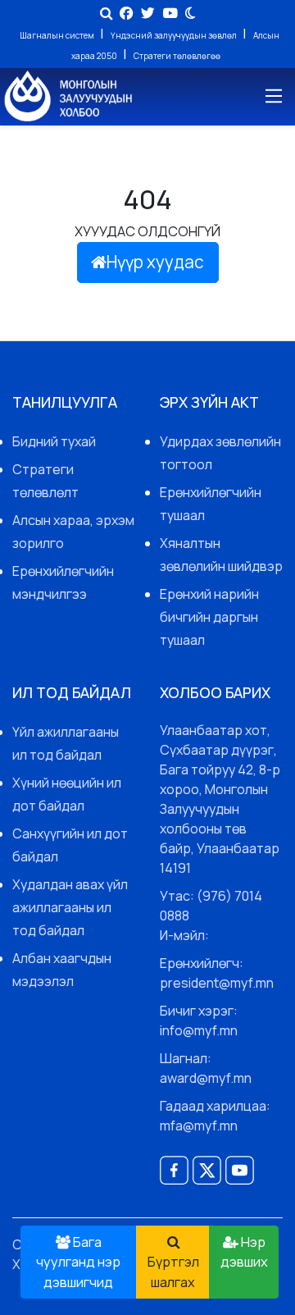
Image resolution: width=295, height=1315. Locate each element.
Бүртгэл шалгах (173, 1271)
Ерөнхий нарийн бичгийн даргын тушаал (209, 617)
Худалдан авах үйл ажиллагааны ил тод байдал (70, 907)
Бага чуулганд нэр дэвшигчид (78, 1262)
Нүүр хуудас (155, 261)
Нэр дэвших (244, 1252)
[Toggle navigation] (272, 96)
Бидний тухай (54, 441)
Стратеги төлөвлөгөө (177, 56)
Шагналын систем (58, 35)
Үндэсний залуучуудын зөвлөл (174, 35)
